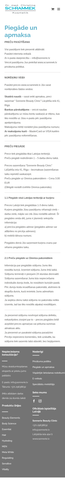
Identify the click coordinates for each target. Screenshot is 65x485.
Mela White (8, 452)
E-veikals (37, 378)
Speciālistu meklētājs (43, 384)
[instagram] (40, 401)
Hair (4, 435)
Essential (6, 429)
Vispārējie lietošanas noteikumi (48, 373)
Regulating (7, 458)
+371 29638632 (18, 387)
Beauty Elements (11, 418)
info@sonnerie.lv (19, 382)
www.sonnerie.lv (41, 438)
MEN (4, 446)
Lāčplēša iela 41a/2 (42, 434)
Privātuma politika (41, 361)
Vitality (5, 469)
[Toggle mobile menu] (58, 9)
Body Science (9, 423)
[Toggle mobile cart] (52, 9)
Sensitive (6, 463)
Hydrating (7, 440)
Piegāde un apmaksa (43, 367)
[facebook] (34, 401)
